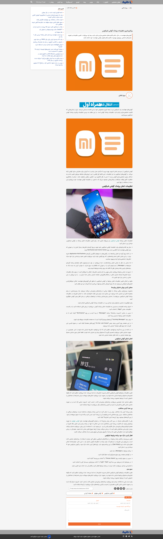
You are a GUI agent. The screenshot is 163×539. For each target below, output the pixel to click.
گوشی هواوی (75, 421)
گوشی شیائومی (115, 241)
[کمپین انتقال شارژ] (99, 104)
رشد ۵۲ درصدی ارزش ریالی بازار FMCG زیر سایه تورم (48, 39)
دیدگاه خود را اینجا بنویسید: (123, 506)
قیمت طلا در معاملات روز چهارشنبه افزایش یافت (49, 20)
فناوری (106, 2)
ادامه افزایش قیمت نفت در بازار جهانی (52, 13)
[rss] (131, 537)
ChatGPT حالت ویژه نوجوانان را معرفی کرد (50, 30)
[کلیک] (127, 2)
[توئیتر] (121, 488)
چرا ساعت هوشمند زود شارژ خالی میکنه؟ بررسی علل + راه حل (47, 36)
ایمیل (97, 500)
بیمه (84, 2)
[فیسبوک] (118, 488)
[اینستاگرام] (123, 537)
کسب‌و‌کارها (69, 2)
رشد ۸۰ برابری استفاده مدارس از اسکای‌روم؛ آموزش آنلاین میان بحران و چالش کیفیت (47, 16)
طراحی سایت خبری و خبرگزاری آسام (39, 536)
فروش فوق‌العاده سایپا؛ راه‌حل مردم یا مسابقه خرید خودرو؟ (48, 46)
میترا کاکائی (122, 96)
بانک (98, 2)
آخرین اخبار (61, 9)
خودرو (78, 2)
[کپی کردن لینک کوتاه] (80, 488)
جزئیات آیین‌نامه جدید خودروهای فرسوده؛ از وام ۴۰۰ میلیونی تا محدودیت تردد (48, 50)
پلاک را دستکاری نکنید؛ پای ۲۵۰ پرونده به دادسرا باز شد (47, 27)
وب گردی (59, 2)
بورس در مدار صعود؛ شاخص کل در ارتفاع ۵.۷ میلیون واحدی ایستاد (47, 64)
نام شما (128, 500)
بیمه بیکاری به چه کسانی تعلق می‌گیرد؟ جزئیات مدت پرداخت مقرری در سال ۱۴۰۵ (48, 59)
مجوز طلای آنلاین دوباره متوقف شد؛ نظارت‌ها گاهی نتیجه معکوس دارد (47, 23)
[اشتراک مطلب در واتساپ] (115, 488)
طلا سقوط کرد (58, 32)
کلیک (78, 536)
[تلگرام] (124, 488)
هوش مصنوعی (116, 2)
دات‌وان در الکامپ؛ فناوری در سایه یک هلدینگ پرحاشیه (47, 42)
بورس (91, 2)
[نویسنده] (129, 95)
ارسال (99, 524)
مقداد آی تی (88, 493)
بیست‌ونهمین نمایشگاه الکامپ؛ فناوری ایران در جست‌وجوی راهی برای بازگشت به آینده (50, 55)
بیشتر (52, 2)
